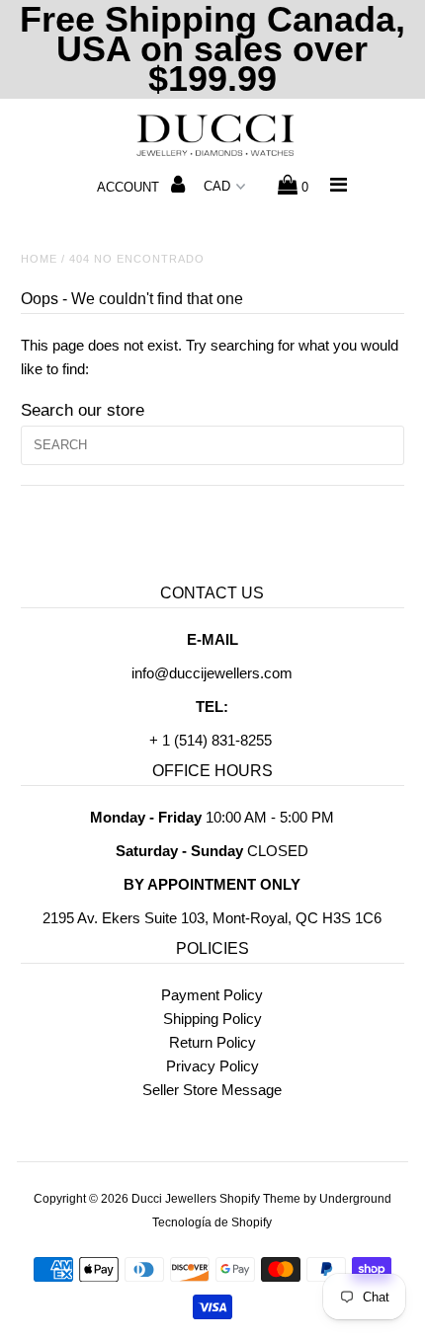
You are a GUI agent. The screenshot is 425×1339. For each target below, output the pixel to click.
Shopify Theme (259, 1199)
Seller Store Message (212, 1089)
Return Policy (212, 1042)
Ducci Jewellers (173, 1199)
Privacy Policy (212, 1066)
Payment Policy (212, 994)
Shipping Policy (212, 1018)
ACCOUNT (130, 187)
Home (39, 259)
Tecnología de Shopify (212, 1222)
